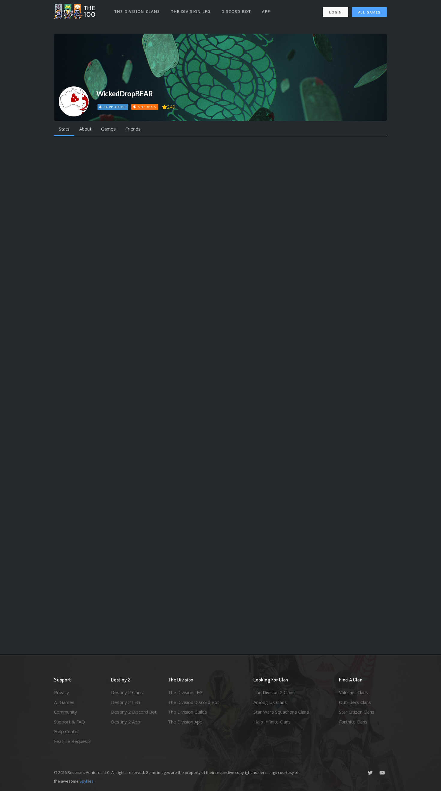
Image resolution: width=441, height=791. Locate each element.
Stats (64, 129)
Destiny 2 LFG (125, 702)
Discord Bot (236, 11)
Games (108, 129)
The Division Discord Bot (193, 702)
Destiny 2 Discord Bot (134, 712)
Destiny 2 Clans (127, 692)
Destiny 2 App (125, 722)
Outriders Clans (355, 702)
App (266, 11)
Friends (133, 129)
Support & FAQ (69, 722)
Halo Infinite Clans (272, 722)
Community (65, 712)
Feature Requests (73, 741)
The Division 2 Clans (274, 692)
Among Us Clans (270, 702)
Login (335, 12)
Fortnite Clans (353, 722)
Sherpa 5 (147, 107)
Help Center (66, 731)
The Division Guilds (187, 712)
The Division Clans (137, 11)
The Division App (185, 722)
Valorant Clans (353, 692)
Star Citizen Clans (356, 712)
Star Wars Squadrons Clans (281, 712)
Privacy (61, 692)
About (85, 129)
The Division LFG (191, 11)
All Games (369, 12)
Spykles (87, 781)
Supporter (114, 107)
